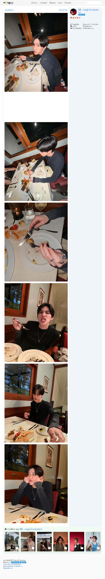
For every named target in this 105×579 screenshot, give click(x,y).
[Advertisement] (36, 107)
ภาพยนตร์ (43, 3)
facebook (15, 562)
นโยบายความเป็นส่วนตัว (12, 564)
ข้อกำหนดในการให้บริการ (12, 566)
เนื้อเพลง (52, 3)
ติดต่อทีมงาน (8, 568)
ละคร (60, 3)
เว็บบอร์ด (67, 3)
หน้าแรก (34, 3)
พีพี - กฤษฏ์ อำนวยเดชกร (31, 529)
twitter (23, 562)
